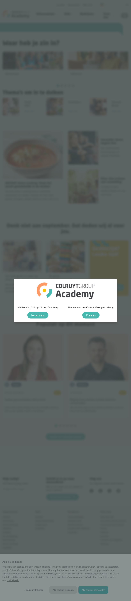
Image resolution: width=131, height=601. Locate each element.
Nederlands (37, 315)
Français (91, 315)
